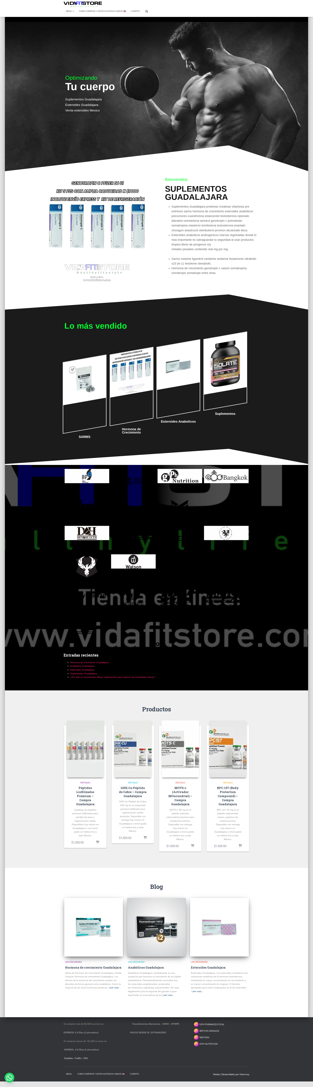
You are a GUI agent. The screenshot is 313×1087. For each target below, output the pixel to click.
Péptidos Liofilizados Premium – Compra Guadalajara (85, 796)
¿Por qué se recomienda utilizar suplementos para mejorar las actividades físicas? (112, 677)
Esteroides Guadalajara (82, 669)
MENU (69, 11)
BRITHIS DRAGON (209, 1031)
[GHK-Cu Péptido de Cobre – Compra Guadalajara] (133, 748)
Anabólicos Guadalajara (82, 666)
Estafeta (68, 1058)
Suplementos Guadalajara (83, 673)
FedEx (78, 1058)
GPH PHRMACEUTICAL (212, 1024)
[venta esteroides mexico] (82, 4)
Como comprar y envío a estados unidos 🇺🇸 (102, 11)
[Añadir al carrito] (97, 842)
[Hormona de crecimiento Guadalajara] (93, 927)
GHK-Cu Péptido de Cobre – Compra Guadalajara (133, 792)
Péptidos (85, 783)
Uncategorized (73, 962)
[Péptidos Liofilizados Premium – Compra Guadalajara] (85, 748)
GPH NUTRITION (208, 1044)
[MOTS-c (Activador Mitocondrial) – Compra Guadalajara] (180, 748)
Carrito (135, 11)
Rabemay (244, 1074)
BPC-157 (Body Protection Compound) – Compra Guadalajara (228, 796)
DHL (86, 1058)
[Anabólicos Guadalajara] (156, 927)
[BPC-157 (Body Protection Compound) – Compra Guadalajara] (228, 748)
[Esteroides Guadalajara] (219, 927)
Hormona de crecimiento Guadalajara (89, 662)
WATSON (204, 1037)
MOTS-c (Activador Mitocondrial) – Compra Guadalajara (180, 796)
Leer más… (115, 987)
